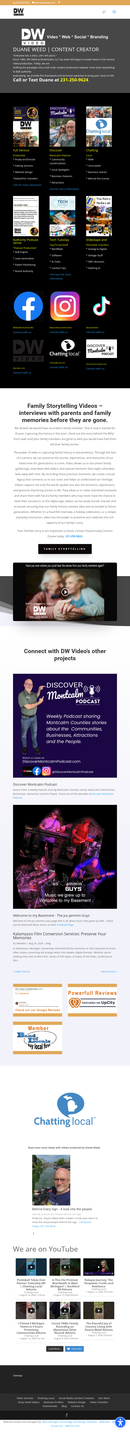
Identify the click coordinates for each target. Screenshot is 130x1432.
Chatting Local (46, 1398)
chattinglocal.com (57, 362)
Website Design (77, 1402)
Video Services (25, 1398)
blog (48, 943)
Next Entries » (109, 971)
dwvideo (21, 943)
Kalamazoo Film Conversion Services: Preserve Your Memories (59, 935)
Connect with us (22, 332)
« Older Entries (21, 971)
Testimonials (49, 1406)
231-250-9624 (74, 80)
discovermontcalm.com (96, 364)
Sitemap (17, 1375)
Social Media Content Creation (76, 1398)
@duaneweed (92, 327)
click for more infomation (27, 185)
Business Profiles (53, 1402)
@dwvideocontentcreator (61, 327)
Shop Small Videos (28, 1402)
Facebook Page (65, 924)
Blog (64, 1406)
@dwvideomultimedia (23, 327)
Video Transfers (99, 1402)
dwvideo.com (19, 368)
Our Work (104, 1398)
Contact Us (77, 1406)
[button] (120, 1422)
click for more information (64, 189)
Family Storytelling (65, 549)
